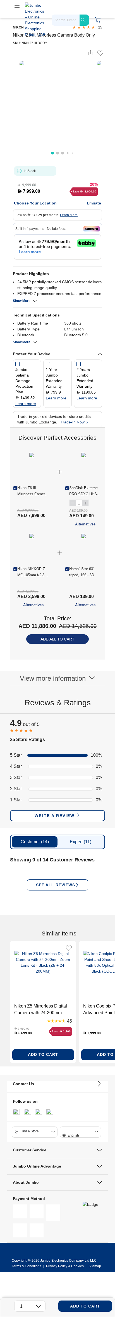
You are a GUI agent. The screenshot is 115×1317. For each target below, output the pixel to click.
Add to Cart (85, 1306)
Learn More (69, 215)
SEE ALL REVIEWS (55, 885)
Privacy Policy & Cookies (65, 1266)
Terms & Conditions (27, 1266)
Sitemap (94, 1266)
